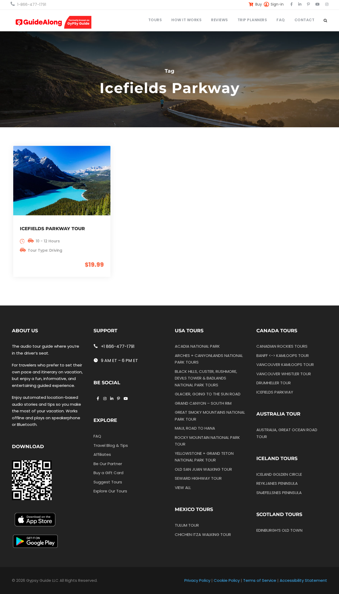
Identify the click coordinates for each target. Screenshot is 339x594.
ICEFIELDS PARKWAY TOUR (52, 228)
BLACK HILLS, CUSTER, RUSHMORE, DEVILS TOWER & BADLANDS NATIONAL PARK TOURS (206, 378)
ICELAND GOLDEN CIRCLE (279, 474)
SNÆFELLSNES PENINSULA (279, 492)
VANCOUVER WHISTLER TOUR (283, 374)
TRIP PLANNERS (252, 20)
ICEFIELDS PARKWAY (274, 392)
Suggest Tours (107, 482)
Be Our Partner (107, 463)
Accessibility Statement (303, 580)
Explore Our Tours (110, 491)
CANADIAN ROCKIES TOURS (281, 346)
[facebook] (291, 4)
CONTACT (305, 20)
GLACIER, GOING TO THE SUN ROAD (207, 394)
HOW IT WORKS (186, 20)
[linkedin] (299, 4)
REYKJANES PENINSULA (277, 483)
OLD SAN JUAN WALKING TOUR (203, 469)
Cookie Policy (227, 580)
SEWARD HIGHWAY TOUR (198, 478)
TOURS (155, 20)
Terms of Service (259, 580)
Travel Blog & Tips (110, 445)
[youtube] (317, 4)
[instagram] (326, 4)
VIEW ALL (183, 487)
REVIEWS (219, 20)
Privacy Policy (197, 580)
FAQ (280, 20)
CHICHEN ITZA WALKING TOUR (203, 534)
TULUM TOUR (187, 525)
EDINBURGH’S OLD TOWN (279, 530)
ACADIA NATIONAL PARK (197, 346)
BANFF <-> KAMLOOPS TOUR (282, 355)
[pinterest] (308, 4)
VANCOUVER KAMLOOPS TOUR (285, 364)
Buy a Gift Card (108, 472)
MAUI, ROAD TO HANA (195, 428)
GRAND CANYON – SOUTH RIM (203, 403)
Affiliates (102, 454)
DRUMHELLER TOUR (273, 383)
